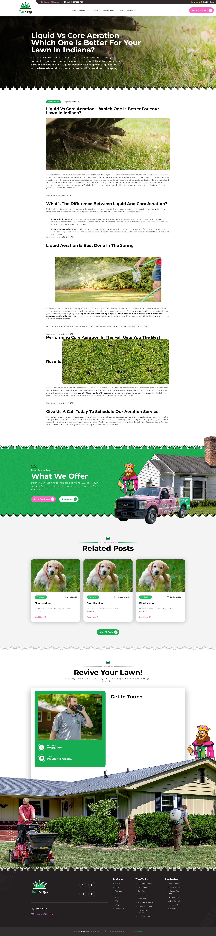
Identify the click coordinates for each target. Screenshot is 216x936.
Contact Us (131, 10)
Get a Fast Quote (200, 10)
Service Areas (108, 10)
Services (82, 10)
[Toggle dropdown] (88, 10)
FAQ (122, 10)
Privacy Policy (139, 931)
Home (73, 10)
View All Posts (106, 632)
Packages (96, 10)
